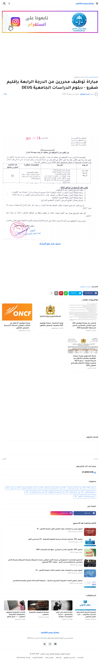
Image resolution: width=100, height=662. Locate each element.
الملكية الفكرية (38, 658)
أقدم (4, 459)
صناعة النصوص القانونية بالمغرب (39, 613)
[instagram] (50, 644)
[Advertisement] (50, 56)
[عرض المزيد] (52, 293)
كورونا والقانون (88, 492)
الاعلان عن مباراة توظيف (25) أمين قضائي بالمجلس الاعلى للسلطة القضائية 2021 (84, 325)
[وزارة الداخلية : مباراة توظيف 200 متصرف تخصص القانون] (50, 312)
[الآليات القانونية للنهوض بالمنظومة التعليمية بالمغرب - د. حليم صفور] (14, 605)
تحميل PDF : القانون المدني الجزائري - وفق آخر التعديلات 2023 (59, 550)
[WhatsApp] (66, 293)
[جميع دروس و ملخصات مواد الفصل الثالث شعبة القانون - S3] (90, 573)
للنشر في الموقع (69, 658)
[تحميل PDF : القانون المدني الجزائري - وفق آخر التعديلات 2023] (90, 553)
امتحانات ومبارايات (71, 488)
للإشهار (58, 658)
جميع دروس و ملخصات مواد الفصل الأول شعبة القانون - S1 (60, 529)
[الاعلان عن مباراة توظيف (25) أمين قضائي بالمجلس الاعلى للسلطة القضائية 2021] (83, 312)
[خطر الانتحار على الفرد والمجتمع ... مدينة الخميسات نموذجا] (61, 605)
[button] (97, 3)
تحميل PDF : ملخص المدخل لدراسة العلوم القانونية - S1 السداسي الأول (55, 539)
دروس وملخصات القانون (85, 496)
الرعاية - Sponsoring (23, 658)
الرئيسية (80, 658)
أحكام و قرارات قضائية (49, 488)
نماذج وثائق (71, 492)
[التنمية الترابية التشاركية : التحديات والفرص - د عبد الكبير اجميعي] (85, 605)
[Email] (56, 293)
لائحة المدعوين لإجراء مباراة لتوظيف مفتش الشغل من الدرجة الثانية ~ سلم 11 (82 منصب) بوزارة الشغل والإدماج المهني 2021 (83, 361)
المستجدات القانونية (53, 492)
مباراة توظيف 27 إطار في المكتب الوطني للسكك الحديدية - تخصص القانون (17, 325)
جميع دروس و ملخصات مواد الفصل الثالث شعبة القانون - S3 (59, 570)
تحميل (50, 243)
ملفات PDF (89, 488)
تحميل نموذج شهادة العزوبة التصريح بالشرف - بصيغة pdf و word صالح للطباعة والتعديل (48, 581)
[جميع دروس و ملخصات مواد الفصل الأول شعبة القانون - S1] (90, 532)
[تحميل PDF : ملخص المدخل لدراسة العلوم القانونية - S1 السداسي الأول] (90, 542)
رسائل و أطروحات (33, 492)
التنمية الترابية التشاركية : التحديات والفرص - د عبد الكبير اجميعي (86, 615)
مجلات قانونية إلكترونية (27, 488)
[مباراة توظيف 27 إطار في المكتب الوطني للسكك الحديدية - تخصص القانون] (17, 312)
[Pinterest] (61, 293)
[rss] (45, 644)
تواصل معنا (49, 658)
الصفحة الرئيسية (92, 77)
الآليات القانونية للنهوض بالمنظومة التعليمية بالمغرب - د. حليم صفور (15, 615)
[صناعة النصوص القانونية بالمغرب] (38, 605)
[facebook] (55, 644)
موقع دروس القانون (47, 654)
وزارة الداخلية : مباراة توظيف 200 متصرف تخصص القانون (51, 324)
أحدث (95, 459)
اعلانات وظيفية (79, 77)
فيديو (10, 488)
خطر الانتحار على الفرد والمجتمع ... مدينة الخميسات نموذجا (64, 615)
